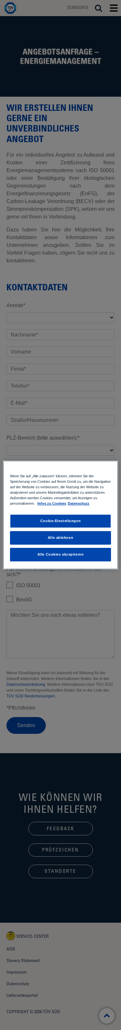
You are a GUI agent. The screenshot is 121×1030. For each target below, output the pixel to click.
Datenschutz (78, 503)
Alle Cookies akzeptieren (60, 554)
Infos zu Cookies (51, 503)
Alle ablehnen (60, 537)
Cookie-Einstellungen (60, 521)
